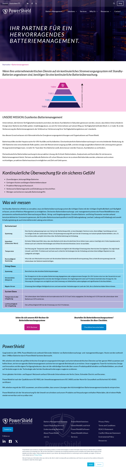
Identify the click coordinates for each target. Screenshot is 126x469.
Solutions (71, 11)
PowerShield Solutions (79, 421)
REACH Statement (106, 429)
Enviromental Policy (106, 437)
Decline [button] (99, 464)
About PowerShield (51, 433)
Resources (105, 11)
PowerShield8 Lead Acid (80, 425)
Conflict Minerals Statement (110, 433)
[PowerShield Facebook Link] (10, 441)
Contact (117, 11)
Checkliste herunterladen (94, 327)
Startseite (6, 64)
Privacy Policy (38, 455)
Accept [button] (91, 464)
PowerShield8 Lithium (79, 433)
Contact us (7, 429)
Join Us (46, 437)
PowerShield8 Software (80, 429)
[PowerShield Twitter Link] (16, 441)
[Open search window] (114, 3)
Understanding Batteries (53, 429)
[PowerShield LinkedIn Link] (4, 441)
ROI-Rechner (32, 327)
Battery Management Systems (55, 421)
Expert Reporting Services (54, 425)
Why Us (93, 11)
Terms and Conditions (107, 425)
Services (83, 11)
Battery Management (54, 11)
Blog (120, 3)
